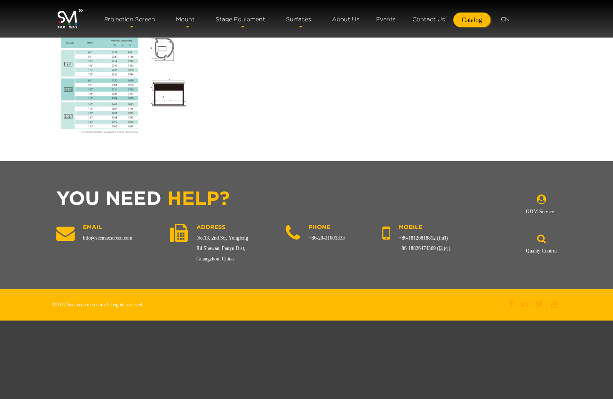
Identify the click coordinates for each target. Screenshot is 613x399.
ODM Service (540, 212)
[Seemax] (69, 19)
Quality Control (541, 251)
